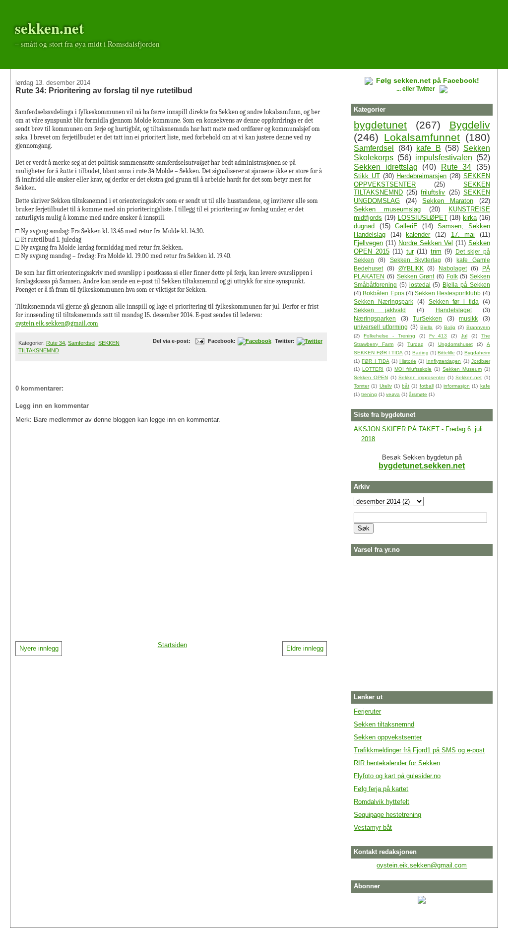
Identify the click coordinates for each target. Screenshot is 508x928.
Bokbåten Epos (383, 293)
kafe (485, 386)
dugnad (364, 226)
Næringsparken (375, 318)
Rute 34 (55, 343)
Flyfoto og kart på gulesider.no (397, 776)
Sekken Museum (462, 369)
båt (405, 386)
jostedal (420, 284)
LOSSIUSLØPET (422, 217)
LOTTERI (372, 369)
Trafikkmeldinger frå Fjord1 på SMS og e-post (419, 750)
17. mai (463, 234)
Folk (452, 276)
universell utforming (381, 327)
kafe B (428, 148)
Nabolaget (453, 268)
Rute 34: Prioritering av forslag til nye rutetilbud (103, 90)
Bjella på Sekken (466, 284)
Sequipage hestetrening (387, 814)
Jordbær (480, 361)
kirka (470, 217)
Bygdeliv (469, 125)
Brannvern (478, 327)
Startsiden (172, 645)
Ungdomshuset (455, 344)
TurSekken (427, 318)
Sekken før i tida (454, 301)
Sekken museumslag (387, 209)
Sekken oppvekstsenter (388, 737)
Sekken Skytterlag (415, 260)
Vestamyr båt (373, 827)
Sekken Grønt (416, 276)
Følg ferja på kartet (381, 789)
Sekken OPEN (371, 377)
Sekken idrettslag (386, 167)
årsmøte (418, 394)
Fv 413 (438, 335)
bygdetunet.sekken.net (422, 466)
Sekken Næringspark (383, 301)
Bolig (449, 327)
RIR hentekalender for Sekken (397, 763)
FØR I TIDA (375, 361)
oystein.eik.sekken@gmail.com (56, 323)
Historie (407, 361)
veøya (393, 394)
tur (410, 251)
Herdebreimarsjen (421, 176)
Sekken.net (468, 377)
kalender (418, 234)
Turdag (415, 344)
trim (436, 251)
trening (369, 394)
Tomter (361, 386)
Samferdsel (81, 343)
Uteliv (386, 386)
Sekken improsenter (421, 377)
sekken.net (49, 28)
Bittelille (446, 352)
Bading (420, 352)
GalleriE (406, 226)
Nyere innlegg (39, 648)
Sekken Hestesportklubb (448, 293)
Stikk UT (367, 176)
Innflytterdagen (443, 361)
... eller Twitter (416, 88)
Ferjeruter (367, 711)
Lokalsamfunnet (422, 137)
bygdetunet (380, 125)
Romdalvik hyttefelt (381, 801)
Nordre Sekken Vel (425, 243)
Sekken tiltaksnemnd (384, 724)
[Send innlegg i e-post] (198, 341)
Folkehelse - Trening (389, 335)
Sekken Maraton (447, 200)
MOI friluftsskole (413, 369)
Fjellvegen (368, 243)
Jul (464, 335)
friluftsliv (433, 192)
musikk (468, 318)
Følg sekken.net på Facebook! (427, 80)
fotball (427, 386)
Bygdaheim (477, 352)
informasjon (457, 386)
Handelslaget (454, 310)
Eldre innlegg (304, 648)
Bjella (426, 327)
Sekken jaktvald (380, 310)
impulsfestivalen (443, 157)
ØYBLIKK (411, 268)
